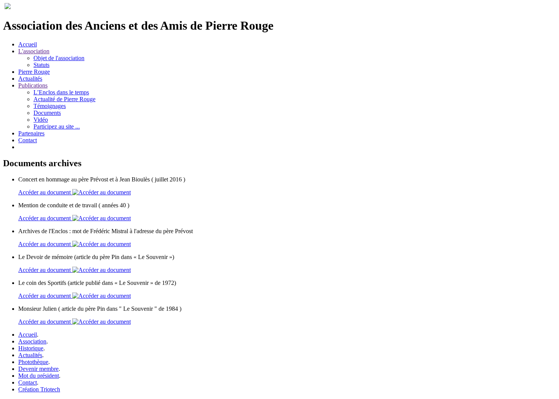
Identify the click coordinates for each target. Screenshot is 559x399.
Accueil (27, 44)
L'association (33, 51)
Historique (30, 348)
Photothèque (33, 362)
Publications (33, 85)
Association (32, 341)
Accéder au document (45, 192)
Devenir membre (38, 369)
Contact (27, 140)
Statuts (41, 65)
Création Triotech (39, 389)
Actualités (30, 78)
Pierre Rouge (34, 71)
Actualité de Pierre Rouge (64, 99)
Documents (47, 113)
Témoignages (49, 106)
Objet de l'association (58, 58)
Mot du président (38, 375)
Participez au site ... (56, 126)
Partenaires (31, 133)
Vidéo (40, 119)
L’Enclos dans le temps (61, 92)
